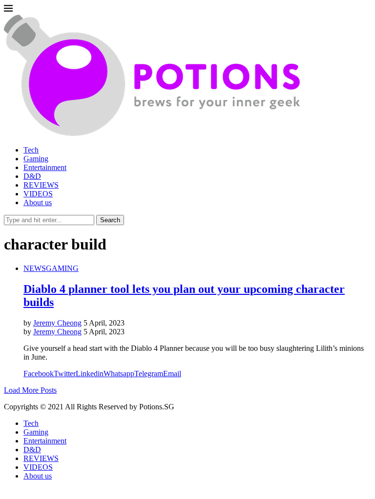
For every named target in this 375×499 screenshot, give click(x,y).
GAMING (62, 268)
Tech (31, 150)
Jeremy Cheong (57, 323)
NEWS (34, 268)
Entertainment (44, 167)
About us (37, 202)
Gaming (35, 158)
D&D (32, 176)
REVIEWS (41, 185)
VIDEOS (38, 194)
